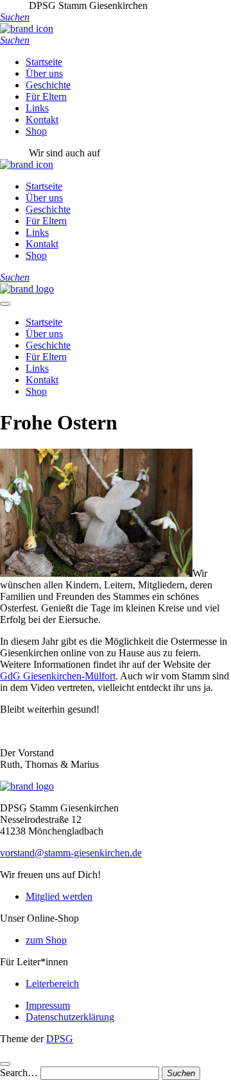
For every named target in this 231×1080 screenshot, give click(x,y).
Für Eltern (46, 96)
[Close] (5, 1064)
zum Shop (46, 940)
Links (37, 108)
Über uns (44, 73)
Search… (19, 1072)
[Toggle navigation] (5, 304)
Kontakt (42, 119)
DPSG (59, 1038)
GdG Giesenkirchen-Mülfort (58, 675)
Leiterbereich (52, 983)
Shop (36, 131)
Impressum (48, 1005)
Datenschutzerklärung (70, 1016)
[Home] (27, 288)
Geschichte (48, 84)
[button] (15, 17)
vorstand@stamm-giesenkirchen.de (71, 852)
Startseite (44, 61)
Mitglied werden (59, 896)
